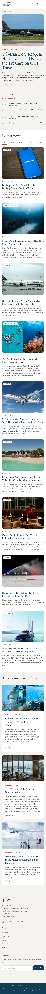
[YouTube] (22, 922)
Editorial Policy (24, 990)
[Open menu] (42, 4)
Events (40, 142)
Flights (11, 142)
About (4, 948)
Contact (41, 990)
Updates (30, 142)
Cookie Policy (15, 990)
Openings (21, 142)
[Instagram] (3, 922)
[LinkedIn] (15, 922)
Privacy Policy (34, 990)
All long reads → (37, 678)
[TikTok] (11, 922)
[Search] (37, 4)
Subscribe (38, 968)
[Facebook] (7, 922)
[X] (18, 922)
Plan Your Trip (7, 936)
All (4, 142)
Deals (4, 940)
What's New (6, 932)
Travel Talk (6, 944)
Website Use (5, 990)
